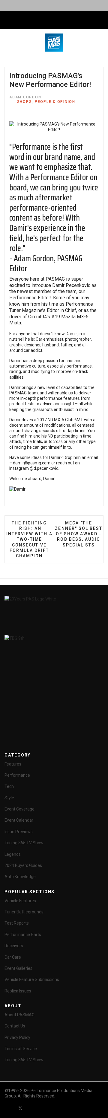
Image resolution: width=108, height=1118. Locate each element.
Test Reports (16, 923)
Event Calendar (18, 820)
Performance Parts (22, 934)
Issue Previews (18, 831)
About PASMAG (19, 1014)
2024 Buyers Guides (23, 865)
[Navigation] (6, 20)
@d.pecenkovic (44, 468)
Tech (9, 786)
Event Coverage (19, 809)
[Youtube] (31, 1108)
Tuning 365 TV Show (24, 842)
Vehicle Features (20, 900)
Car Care (12, 957)
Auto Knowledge (20, 876)
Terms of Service (20, 1048)
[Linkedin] (42, 1108)
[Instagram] (53, 1108)
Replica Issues (17, 991)
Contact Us (14, 1026)
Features (12, 764)
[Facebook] (10, 1108)
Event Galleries (18, 968)
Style (9, 797)
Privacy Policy (17, 1037)
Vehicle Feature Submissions (31, 979)
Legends (12, 854)
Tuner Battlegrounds (24, 911)
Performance (17, 775)
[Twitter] (20, 1108)
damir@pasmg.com (31, 462)
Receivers (13, 945)
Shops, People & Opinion (46, 102)
